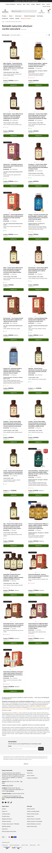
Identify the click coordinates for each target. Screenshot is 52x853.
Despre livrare (30, 816)
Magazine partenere (7, 818)
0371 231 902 (9, 785)
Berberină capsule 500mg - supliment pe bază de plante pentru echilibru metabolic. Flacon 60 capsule (37, 65)
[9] (15, 212)
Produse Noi (5, 18)
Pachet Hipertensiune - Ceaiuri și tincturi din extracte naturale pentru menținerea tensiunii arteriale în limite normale (13, 625)
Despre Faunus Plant (32, 826)
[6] (38, 162)
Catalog (33, 4)
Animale (17, 18)
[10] (41, 162)
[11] (17, 419)
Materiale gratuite (6, 826)
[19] (45, 366)
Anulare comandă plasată (33, 811)
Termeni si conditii (24, 845)
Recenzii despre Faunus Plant (9, 831)
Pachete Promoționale (29, 16)
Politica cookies (32, 845)
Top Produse (40, 16)
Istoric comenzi (30, 775)
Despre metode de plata (33, 813)
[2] (35, 162)
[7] (14, 61)
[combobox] (24, 11)
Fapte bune (4, 829)
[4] (12, 61)
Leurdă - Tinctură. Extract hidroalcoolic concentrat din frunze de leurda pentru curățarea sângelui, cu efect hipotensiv (13, 472)
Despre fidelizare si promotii (34, 824)
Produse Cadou (5, 816)
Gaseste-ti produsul (26, 18)
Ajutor (43, 4)
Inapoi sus (26, 763)
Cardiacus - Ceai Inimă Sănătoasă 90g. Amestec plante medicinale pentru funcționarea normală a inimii (37, 320)
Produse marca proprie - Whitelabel (10, 824)
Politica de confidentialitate (14, 845)
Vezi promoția (35, 1)
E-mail (9, 746)
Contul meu (30, 773)
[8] (15, 61)
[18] (44, 366)
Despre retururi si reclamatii (33, 818)
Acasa (3, 21)
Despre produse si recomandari (34, 821)
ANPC (38, 845)
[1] (34, 162)
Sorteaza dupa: (6, 35)
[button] (49, 11)
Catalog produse (6, 813)
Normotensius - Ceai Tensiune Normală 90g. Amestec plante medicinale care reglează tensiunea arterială (13, 320)
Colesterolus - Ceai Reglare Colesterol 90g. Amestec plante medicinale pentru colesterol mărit (13, 166)
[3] (11, 61)
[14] (41, 366)
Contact (48, 4)
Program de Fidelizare (10, 4)
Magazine (38, 4)
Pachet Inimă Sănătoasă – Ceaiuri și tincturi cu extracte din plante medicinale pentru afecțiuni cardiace (38, 576)
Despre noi (19, 4)
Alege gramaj (38, 392)
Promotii (12, 18)
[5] (12, 212)
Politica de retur (5, 845)
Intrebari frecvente (6, 821)
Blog (24, 4)
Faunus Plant (7, 842)
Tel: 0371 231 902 (46, 6)
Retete (28, 4)
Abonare (41, 748)
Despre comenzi (31, 808)
